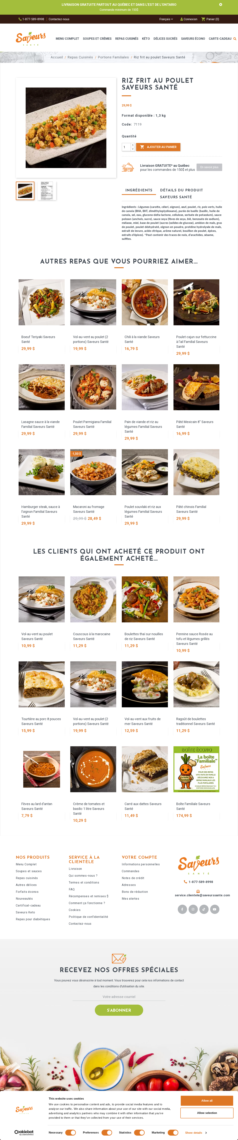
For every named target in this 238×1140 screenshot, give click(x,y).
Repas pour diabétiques (33, 919)
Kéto (146, 38)
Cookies (75, 910)
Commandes (130, 871)
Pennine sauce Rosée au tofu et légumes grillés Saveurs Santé (194, 639)
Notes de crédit (133, 878)
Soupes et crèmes (97, 38)
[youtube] (214, 909)
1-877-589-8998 (33, 19)
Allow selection (207, 1112)
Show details (193, 1132)
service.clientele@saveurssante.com (202, 895)
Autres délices (26, 885)
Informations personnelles (141, 864)
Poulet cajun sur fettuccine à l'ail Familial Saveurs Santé (196, 341)
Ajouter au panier (158, 147)
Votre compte (139, 858)
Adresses (129, 885)
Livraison (75, 869)
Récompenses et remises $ (89, 896)
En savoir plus (209, 167)
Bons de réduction (135, 892)
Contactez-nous (59, 19)
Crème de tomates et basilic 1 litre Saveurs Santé (88, 808)
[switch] (107, 1133)
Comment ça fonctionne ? (87, 903)
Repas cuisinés (27, 878)
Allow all (207, 1100)
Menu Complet (26, 864)
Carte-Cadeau (220, 38)
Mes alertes (130, 898)
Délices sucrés (165, 38)
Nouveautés (24, 898)
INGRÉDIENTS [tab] (138, 190)
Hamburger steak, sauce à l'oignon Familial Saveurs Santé (40, 511)
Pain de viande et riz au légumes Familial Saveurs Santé (143, 426)
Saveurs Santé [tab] (176, 197)
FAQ (72, 889)
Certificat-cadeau (28, 905)
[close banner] (220, 4)
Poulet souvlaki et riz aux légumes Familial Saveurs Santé (143, 511)
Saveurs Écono (193, 38)
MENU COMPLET (67, 38)
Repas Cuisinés (126, 38)
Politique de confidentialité (88, 917)
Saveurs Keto (25, 912)
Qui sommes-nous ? (83, 875)
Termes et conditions (84, 882)
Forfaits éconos (27, 892)
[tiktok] (203, 909)
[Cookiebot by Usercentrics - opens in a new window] (24, 1133)
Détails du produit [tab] (181, 190)
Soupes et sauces (29, 871)
